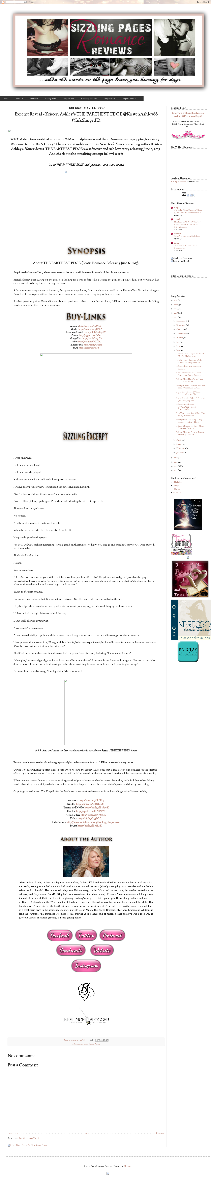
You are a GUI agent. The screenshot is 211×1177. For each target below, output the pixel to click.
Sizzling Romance (178, 181)
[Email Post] (91, 1040)
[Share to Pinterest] (107, 1040)
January (179, 452)
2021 (176, 300)
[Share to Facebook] (104, 1040)
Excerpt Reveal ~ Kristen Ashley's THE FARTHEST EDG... (190, 387)
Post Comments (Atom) (29, 1138)
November (181, 325)
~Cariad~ (177, 489)
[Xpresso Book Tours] (191, 639)
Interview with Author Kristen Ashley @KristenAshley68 (188, 114)
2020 (176, 304)
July (178, 342)
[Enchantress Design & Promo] (188, 529)
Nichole (177, 233)
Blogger (127, 1166)
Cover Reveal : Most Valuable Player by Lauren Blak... (189, 393)
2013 (176, 470)
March (179, 444)
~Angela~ (177, 492)
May (178, 350)
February (180, 448)
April (179, 440)
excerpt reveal (83, 1044)
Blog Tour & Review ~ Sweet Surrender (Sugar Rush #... (188, 374)
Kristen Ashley (94, 1044)
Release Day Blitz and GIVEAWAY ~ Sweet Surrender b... (186, 407)
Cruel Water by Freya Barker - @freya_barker (186, 246)
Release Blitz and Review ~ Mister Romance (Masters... (190, 427)
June (178, 346)
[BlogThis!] (98, 1040)
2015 (176, 462)
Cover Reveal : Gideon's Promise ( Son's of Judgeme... (190, 399)
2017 (176, 317)
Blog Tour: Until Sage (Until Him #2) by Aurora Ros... (190, 414)
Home (86, 1133)
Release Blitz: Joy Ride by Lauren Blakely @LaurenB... (190, 433)
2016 (176, 457)
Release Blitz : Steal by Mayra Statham (188, 367)
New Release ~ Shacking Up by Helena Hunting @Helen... (189, 361)
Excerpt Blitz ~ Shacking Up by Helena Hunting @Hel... (189, 421)
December (181, 321)
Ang (176, 207)
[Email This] (96, 1040)
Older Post (159, 1133)
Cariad (177, 219)
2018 (176, 313)
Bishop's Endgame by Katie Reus (187, 236)
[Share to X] (101, 1040)
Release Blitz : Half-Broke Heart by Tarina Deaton (190, 380)
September (181, 333)
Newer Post (13, 1133)
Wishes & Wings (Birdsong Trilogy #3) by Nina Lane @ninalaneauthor (188, 211)
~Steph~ (176, 485)
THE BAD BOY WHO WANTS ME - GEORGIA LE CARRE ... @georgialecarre (187, 224)
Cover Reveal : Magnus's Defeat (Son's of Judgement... (190, 355)
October (180, 329)
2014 (176, 466)
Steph (176, 243)
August (179, 337)
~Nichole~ (177, 482)
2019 (176, 309)
